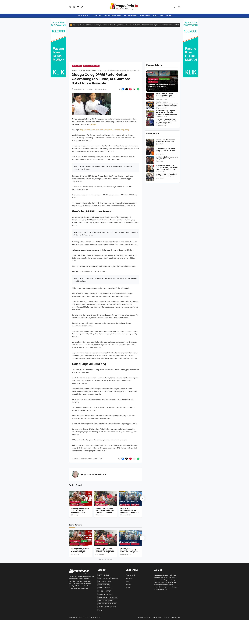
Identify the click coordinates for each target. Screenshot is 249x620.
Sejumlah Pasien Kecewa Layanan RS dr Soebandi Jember (161, 86)
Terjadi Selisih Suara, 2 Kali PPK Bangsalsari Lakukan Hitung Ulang (104, 130)
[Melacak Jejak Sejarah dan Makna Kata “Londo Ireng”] (150, 145)
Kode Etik (147, 617)
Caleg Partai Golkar (86, 458)
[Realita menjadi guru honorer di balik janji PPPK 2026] (150, 163)
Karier (128, 587)
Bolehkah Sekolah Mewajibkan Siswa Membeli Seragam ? (166, 175)
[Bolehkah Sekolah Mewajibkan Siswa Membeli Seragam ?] (150, 180)
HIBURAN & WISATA (104, 588)
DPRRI (95, 458)
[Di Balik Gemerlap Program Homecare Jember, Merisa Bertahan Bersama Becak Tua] (150, 116)
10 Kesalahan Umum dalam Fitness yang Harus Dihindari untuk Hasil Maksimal (132, 25)
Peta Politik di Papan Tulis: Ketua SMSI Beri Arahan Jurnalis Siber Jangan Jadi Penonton (167, 167)
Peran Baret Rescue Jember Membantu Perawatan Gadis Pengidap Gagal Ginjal (166, 121)
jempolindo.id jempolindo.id (94, 474)
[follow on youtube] (78, 7)
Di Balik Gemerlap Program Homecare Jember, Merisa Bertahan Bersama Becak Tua (166, 112)
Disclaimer (166, 617)
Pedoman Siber (157, 617)
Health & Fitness (164, 79)
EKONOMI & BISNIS (104, 581)
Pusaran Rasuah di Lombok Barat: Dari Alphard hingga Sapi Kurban (165, 150)
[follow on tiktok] (82, 7)
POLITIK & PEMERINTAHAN (112, 16)
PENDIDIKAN (135, 504)
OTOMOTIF (113, 597)
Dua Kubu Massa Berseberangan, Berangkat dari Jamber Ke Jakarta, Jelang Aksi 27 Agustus (167, 104)
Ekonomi (84, 502)
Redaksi (128, 584)
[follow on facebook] (70, 7)
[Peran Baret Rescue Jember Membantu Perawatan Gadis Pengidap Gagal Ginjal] (150, 125)
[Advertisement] (124, 43)
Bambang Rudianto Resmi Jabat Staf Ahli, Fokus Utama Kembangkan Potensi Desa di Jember (80, 511)
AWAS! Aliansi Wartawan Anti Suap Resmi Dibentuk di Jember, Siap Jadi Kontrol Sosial (166, 96)
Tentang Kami (130, 575)
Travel (100, 610)
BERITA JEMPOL (83, 16)
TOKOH (154, 16)
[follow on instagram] (74, 7)
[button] (174, 7)
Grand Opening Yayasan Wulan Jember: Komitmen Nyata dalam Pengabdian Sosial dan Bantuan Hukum (105, 511)
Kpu (101, 458)
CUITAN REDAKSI (165, 16)
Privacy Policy (175, 617)
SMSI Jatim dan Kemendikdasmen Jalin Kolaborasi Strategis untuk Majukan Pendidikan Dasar (130, 511)
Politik (111, 600)
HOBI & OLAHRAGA (104, 591)
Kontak (128, 581)
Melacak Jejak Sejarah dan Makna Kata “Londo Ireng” (165, 141)
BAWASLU (75, 458)
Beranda (74, 70)
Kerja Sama (129, 578)
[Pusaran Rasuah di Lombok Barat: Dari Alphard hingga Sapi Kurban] (150, 154)
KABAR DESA (97, 16)
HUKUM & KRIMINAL (130, 16)
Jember (93, 124)
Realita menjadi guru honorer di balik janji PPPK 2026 (167, 158)
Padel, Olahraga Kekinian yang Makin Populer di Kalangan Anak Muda (79, 25)
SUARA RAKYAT (144, 16)
